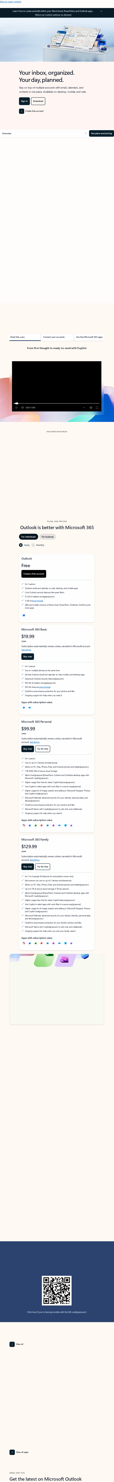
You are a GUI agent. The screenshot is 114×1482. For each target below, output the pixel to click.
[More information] (47, 596)
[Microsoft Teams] (71, 825)
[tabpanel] (57, 231)
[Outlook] (23, 707)
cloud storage (37, 600)
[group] (33, 464)
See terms (26, 649)
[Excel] (35, 825)
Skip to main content (10, 1)
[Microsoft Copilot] (23, 825)
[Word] (29, 825)
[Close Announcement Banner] (100, 11)
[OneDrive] (29, 707)
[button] (44, 133)
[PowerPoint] (41, 825)
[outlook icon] (23, 615)
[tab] (18, 167)
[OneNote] (53, 825)
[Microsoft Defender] (65, 825)
